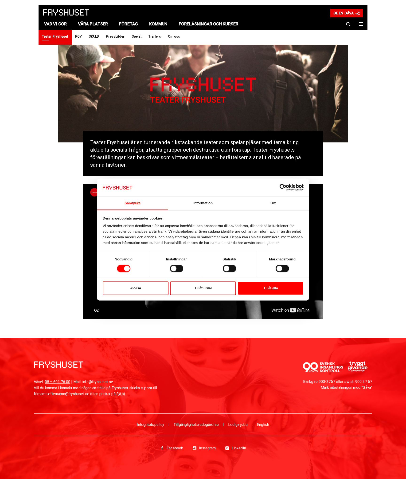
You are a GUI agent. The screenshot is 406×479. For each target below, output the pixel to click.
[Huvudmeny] (360, 24)
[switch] (176, 268)
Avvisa (135, 288)
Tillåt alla (270, 288)
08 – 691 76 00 (57, 382)
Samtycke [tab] (133, 203)
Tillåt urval (203, 288)
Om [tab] (273, 203)
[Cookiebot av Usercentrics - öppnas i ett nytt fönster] (283, 187)
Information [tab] (203, 203)
